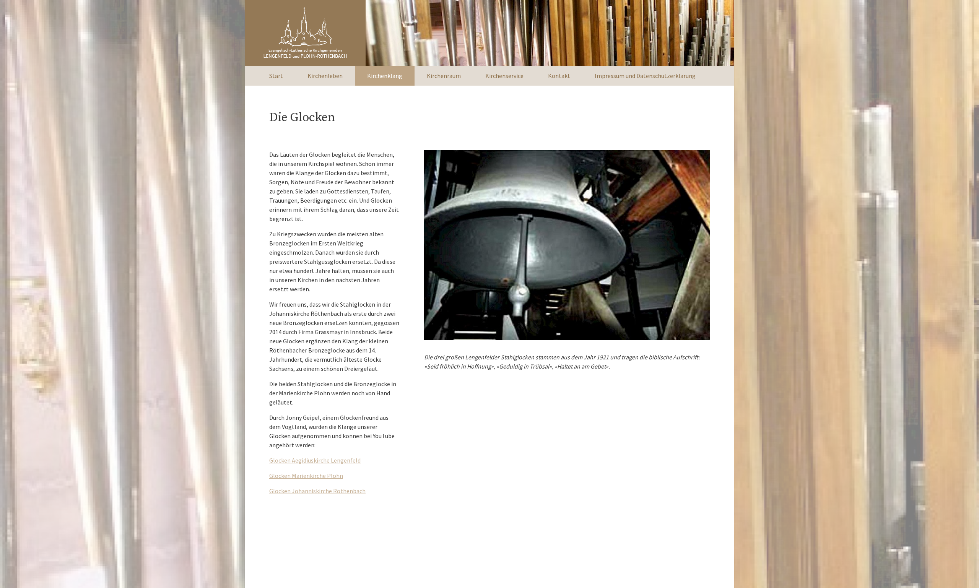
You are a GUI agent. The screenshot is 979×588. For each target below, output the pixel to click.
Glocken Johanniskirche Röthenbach (317, 491)
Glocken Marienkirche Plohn (306, 475)
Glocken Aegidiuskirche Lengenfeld (315, 460)
